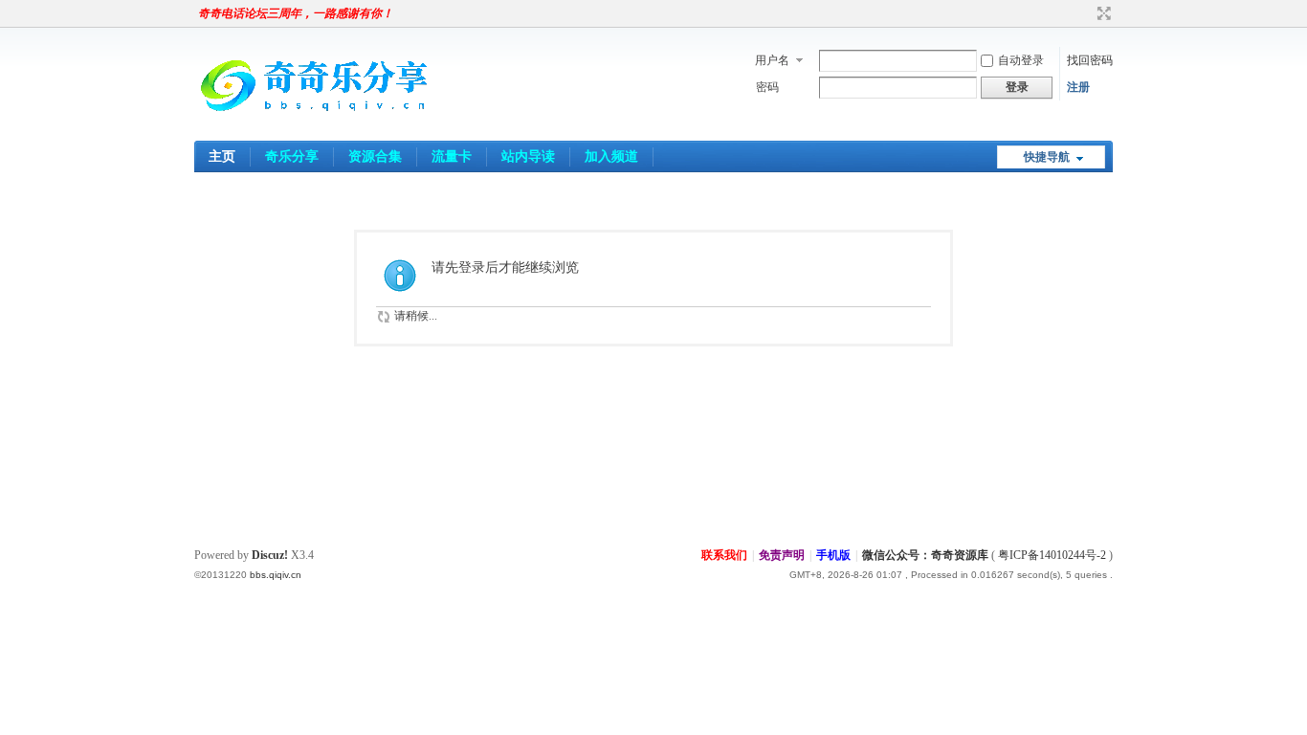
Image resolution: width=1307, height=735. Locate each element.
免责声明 (782, 555)
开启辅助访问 (1086, 13)
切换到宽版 (1102, 13)
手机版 (833, 555)
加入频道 (611, 156)
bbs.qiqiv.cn (275, 574)
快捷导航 (1047, 157)
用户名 (772, 60)
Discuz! (270, 555)
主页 (222, 156)
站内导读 (528, 156)
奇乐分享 (292, 156)
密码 (767, 87)
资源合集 (375, 156)
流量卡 (452, 156)
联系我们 (724, 555)
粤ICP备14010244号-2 (1052, 555)
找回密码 (1090, 60)
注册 (1078, 87)
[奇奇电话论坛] (313, 129)
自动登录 (1021, 60)
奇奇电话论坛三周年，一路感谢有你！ (295, 13)
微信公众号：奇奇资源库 (925, 555)
